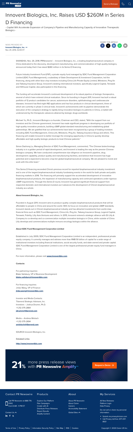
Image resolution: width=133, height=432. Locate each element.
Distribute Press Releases (47, 408)
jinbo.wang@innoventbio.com (29, 290)
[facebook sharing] (102, 45)
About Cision (73, 403)
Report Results (43, 411)
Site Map (59, 428)
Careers (71, 406)
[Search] (129, 4)
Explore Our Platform (45, 400)
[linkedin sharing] (114, 45)
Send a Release (111, 3)
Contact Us (10, 412)
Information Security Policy (43, 428)
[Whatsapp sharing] (119, 45)
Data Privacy (105, 406)
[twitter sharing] (108, 46)
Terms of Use (10, 428)
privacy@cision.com (119, 416)
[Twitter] (13, 415)
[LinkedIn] (6, 415)
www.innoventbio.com (57, 256)
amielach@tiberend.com (27, 324)
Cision (119, 428)
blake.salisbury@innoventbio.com (31, 277)
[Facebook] (10, 415)
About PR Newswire (76, 400)
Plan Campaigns (43, 403)
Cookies (75, 428)
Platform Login (105, 403)
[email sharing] (125, 45)
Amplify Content (43, 413)
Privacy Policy (24, 428)
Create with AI (42, 406)
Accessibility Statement (77, 408)
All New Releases (107, 400)
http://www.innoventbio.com (29, 343)
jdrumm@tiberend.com (26, 310)
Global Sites (73, 412)
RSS (67, 428)
